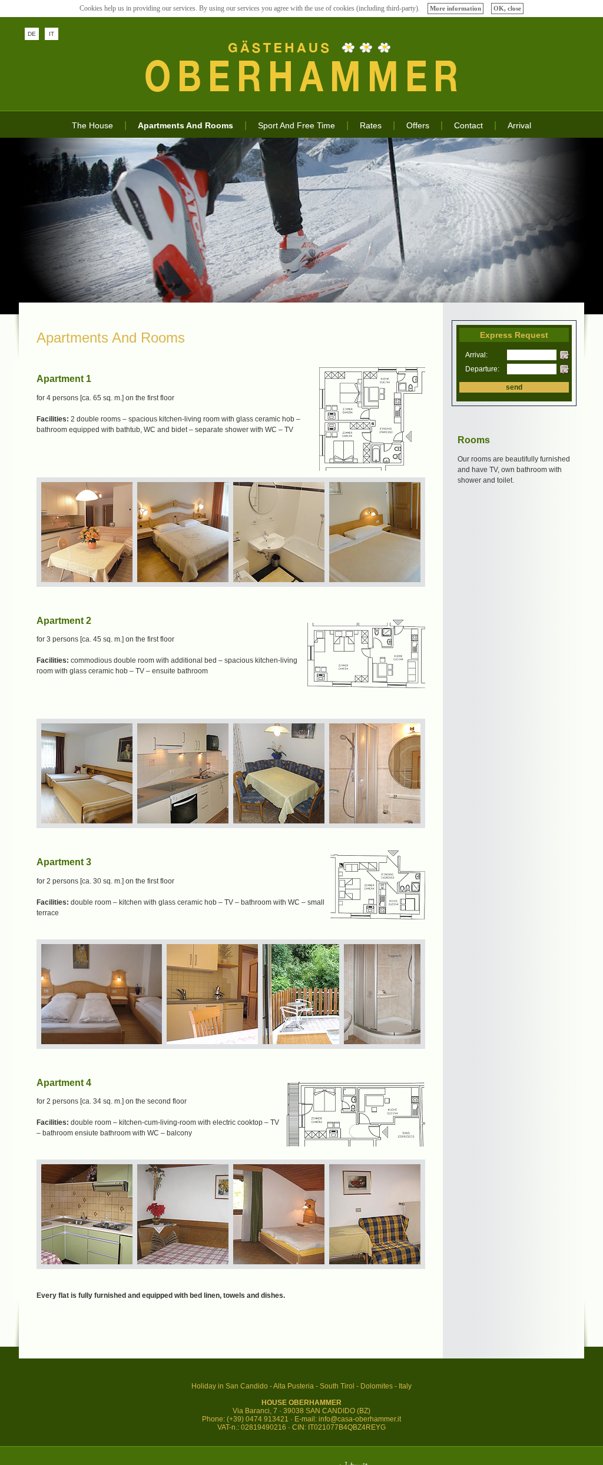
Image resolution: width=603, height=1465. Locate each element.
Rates (371, 125)
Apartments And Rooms (185, 125)
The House (92, 125)
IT (51, 34)
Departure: (477, 369)
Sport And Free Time (296, 125)
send (514, 387)
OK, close (507, 8)
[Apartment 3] (377, 917)
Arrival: (476, 355)
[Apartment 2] (366, 686)
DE (32, 34)
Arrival (519, 125)
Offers (417, 125)
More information (455, 8)
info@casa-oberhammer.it (360, 1419)
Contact (468, 125)
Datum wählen (564, 355)
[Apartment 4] (356, 1144)
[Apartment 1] (372, 468)
